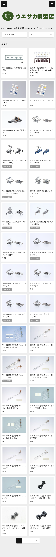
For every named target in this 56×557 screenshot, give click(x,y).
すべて (34, 35)
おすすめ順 (9, 35)
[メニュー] (4, 4)
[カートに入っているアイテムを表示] (52, 4)
